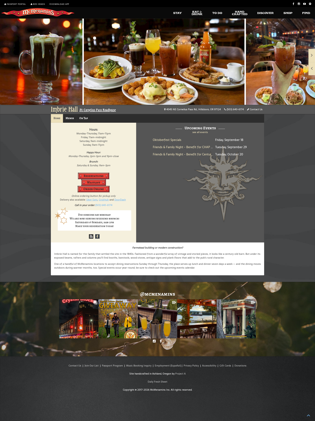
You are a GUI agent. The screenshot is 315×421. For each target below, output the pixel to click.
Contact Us (255, 109)
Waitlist (93, 182)
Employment (162, 366)
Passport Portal (16, 4)
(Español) (175, 366)
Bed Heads (38, 4)
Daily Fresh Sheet (157, 382)
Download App (60, 4)
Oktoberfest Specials (167, 139)
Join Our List (91, 366)
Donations (240, 366)
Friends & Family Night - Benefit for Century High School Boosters (198, 154)
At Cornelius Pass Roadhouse (97, 110)
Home (56, 118)
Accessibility (209, 366)
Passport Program (112, 366)
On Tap (83, 118)
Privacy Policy (191, 366)
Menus (70, 118)
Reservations (94, 176)
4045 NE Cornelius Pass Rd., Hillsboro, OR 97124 (193, 109)
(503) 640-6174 (235, 109)
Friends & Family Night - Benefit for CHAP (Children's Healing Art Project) (202, 147)
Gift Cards (225, 366)
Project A (180, 374)
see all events (200, 132)
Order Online (93, 189)
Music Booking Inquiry (138, 366)
